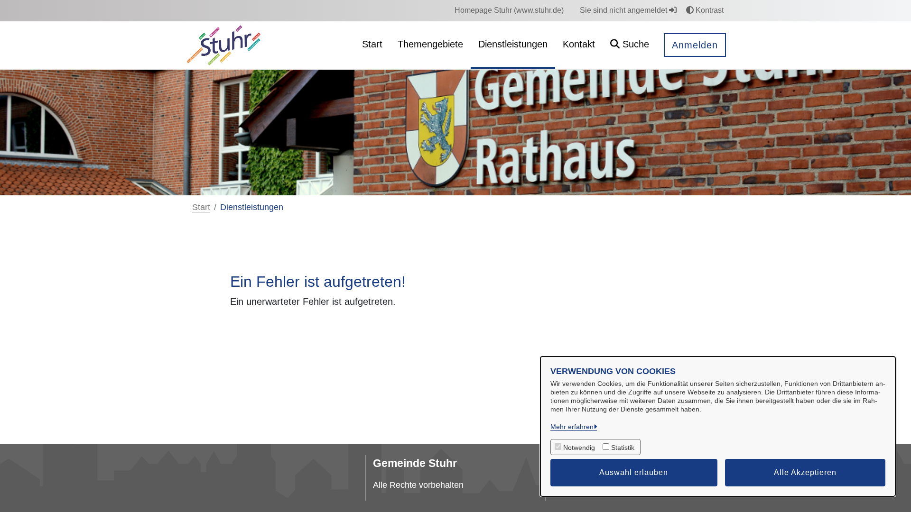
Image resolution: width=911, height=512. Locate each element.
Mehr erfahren (572, 426)
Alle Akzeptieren (805, 472)
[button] (630, 45)
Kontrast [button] (709, 10)
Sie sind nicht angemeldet (624, 10)
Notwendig (579, 447)
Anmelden (695, 45)
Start (201, 207)
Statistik (622, 447)
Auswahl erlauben (633, 472)
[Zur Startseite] (223, 45)
